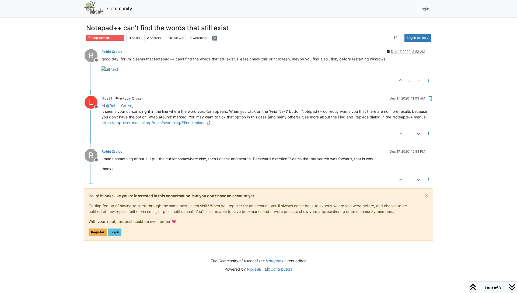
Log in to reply (417, 38)
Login (114, 232)
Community (119, 8)
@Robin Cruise (130, 98)
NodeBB (254, 269)
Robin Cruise (112, 52)
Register (97, 232)
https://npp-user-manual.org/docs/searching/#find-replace (153, 122)
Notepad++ (276, 260)
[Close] (426, 196)
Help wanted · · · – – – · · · (107, 38)
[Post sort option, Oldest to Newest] (395, 38)
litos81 (107, 98)
